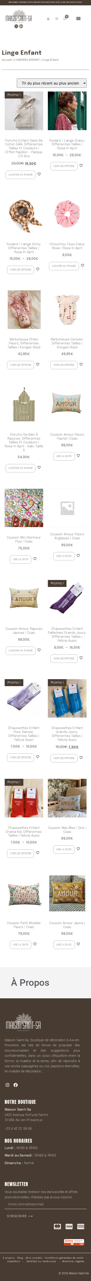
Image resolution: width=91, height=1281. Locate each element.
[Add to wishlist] (39, 174)
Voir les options (63, 166)
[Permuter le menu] (78, 18)
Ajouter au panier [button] (20, 174)
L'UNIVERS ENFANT (27, 59)
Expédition (13, 1261)
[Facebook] (21, 26)
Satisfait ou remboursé (41, 1261)
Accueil (7, 59)
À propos (8, 1258)
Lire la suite (64, 456)
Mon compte (34, 1258)
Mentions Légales (73, 1261)
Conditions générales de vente (64, 1258)
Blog (20, 1258)
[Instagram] (16, 26)
